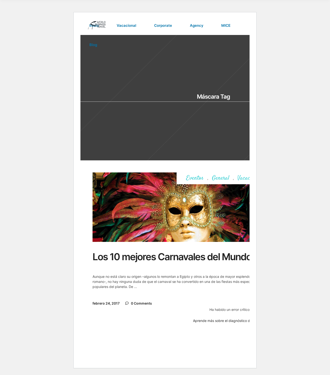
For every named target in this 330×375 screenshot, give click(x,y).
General (220, 178)
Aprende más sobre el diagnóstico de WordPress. (232, 321)
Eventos (195, 178)
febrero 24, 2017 (106, 303)
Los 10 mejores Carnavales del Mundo (172, 257)
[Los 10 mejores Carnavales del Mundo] (182, 207)
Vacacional (249, 178)
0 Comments (141, 303)
